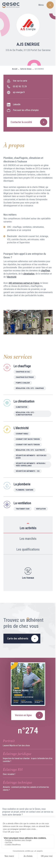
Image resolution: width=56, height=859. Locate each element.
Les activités (28, 528)
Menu (41, 5)
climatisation (28, 273)
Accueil (14, 69)
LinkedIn (16, 104)
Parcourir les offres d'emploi (26, 110)
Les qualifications (28, 549)
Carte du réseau (26, 69)
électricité (11, 276)
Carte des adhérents (17, 638)
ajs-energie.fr (19, 92)
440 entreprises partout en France (24, 283)
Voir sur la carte (20, 80)
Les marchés (28, 539)
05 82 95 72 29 (20, 86)
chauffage (45, 270)
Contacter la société (21, 122)
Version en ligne (23, 715)
